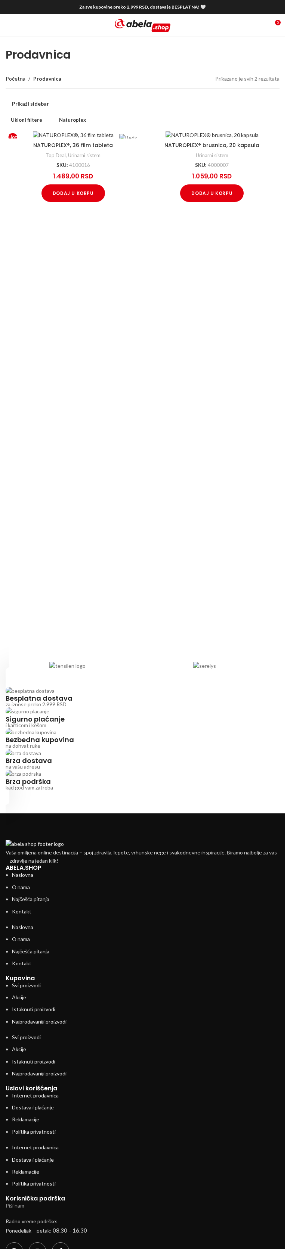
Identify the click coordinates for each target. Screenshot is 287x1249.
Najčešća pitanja (30, 899)
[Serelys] (204, 665)
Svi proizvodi (26, 985)
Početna (15, 78)
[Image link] (35, 843)
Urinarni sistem (84, 155)
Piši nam (15, 1205)
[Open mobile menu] (8, 25)
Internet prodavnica (35, 1095)
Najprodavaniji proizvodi (39, 1021)
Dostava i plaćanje (33, 1107)
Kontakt (21, 911)
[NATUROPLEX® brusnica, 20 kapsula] (212, 134)
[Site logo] (143, 25)
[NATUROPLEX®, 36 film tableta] (73, 134)
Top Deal (56, 155)
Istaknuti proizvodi (33, 1009)
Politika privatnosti (34, 1131)
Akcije (19, 997)
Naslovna (22, 875)
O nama (21, 887)
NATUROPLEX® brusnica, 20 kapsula (211, 145)
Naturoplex (72, 120)
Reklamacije (25, 1119)
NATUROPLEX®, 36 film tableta (73, 145)
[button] (73, 193)
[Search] (261, 25)
